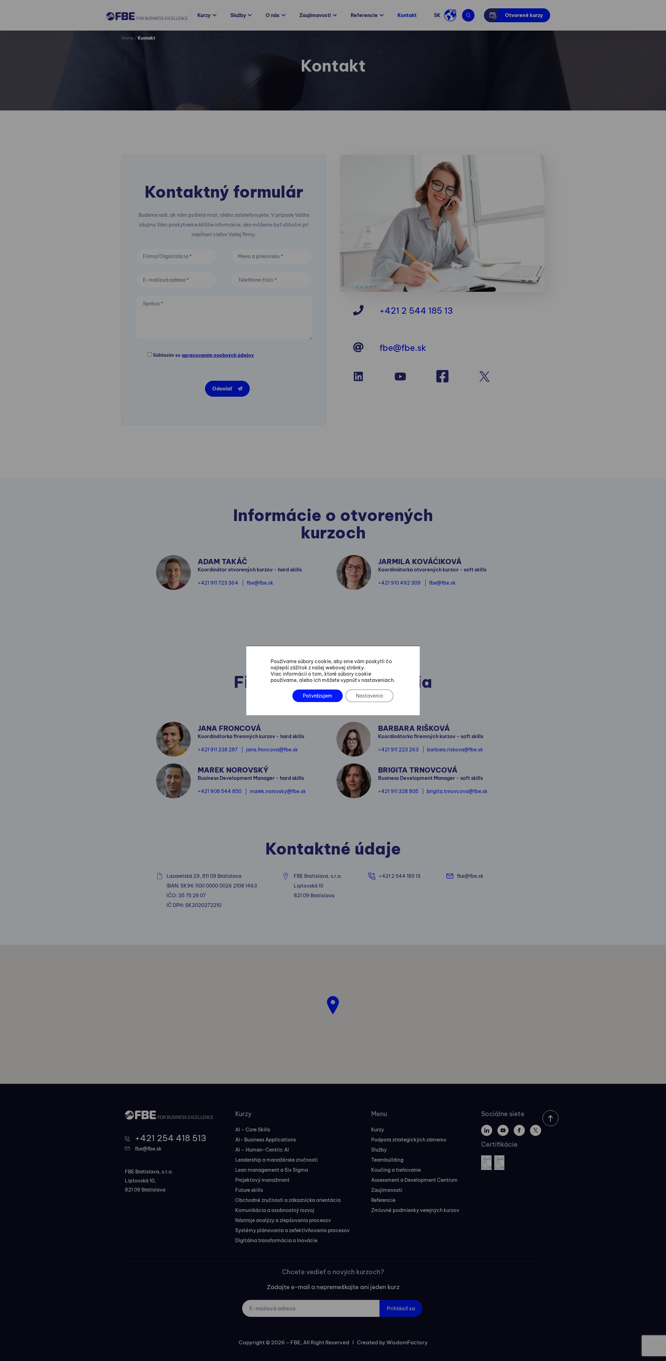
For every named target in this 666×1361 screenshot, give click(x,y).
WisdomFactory (407, 1342)
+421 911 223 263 (398, 750)
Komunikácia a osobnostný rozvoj (274, 1210)
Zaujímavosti (315, 15)
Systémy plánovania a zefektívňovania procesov (292, 1230)
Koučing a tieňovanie (396, 1170)
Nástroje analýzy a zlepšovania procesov (283, 1220)
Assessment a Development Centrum (414, 1180)
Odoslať (222, 389)
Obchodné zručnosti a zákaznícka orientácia (288, 1200)
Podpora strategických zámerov (408, 1140)
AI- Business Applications (265, 1140)
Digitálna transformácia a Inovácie (276, 1240)
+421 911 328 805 (398, 791)
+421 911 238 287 (218, 750)
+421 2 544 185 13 (416, 310)
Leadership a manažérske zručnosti (276, 1160)
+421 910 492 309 (399, 583)
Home (127, 38)
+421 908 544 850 (219, 791)
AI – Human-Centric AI (262, 1150)
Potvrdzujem (317, 696)
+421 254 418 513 (170, 1138)
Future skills (249, 1190)
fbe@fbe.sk (402, 348)
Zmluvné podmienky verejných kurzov (415, 1210)
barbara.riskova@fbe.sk (455, 750)
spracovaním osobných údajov (218, 355)
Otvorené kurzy (524, 15)
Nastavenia (369, 696)
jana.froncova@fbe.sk (272, 750)
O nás (273, 15)
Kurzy (204, 15)
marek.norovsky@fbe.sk (278, 791)
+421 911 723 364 (218, 583)
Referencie (364, 15)
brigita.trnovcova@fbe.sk (457, 791)
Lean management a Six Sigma (271, 1170)
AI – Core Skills (252, 1130)
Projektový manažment (262, 1180)
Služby (238, 15)
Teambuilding (387, 1160)
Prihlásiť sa (401, 1308)
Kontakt (407, 15)
